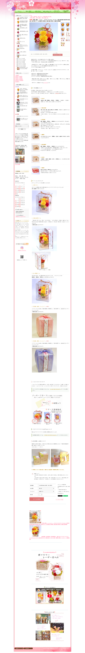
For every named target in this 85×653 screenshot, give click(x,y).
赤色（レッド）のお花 (21, 61)
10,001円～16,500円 (19, 80)
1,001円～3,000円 (18, 76)
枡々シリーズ (22, 41)
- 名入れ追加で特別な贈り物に (49, 552)
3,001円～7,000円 (18, 77)
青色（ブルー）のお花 (21, 62)
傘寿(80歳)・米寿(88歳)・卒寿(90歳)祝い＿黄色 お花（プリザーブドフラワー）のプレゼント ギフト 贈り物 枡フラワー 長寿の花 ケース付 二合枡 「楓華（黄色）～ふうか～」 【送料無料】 (49, 538)
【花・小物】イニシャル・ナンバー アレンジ (24, 119)
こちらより (57, 93)
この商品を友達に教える (62, 489)
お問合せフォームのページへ (20, 216)
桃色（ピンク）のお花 (21, 58)
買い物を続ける (60, 493)
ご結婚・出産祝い (23, 51)
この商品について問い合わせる (63, 491)
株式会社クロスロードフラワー (57, 648)
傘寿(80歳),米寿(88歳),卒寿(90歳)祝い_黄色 (24, 21)
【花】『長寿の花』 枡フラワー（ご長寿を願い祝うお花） (24, 89)
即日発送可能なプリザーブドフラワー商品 (24, 68)
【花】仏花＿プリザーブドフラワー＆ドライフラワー (24, 103)
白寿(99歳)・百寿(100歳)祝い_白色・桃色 (24, 18)
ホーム (30, 15)
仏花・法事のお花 (23, 55)
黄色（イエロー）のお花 (21, 59)
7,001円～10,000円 (19, 79)
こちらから (45, 82)
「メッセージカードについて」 (55, 389)
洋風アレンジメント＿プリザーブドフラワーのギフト (24, 45)
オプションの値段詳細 (62, 484)
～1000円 (17, 75)
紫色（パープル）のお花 (21, 66)
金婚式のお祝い (22, 38)
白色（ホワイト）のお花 (21, 63)
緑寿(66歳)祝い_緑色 (23, 27)
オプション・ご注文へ (58, 54)
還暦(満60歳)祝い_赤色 (24, 31)
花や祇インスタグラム (22, 250)
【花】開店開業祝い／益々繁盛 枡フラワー (23, 93)
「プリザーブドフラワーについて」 (50, 435)
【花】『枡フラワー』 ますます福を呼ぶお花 (24, 96)
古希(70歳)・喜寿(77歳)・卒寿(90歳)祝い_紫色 (24, 25)
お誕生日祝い (22, 48)
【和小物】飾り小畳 (23, 105)
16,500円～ (17, 81)
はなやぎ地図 (17, 164)
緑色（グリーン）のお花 (21, 64)
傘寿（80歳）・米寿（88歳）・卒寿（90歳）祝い (39, 17)
